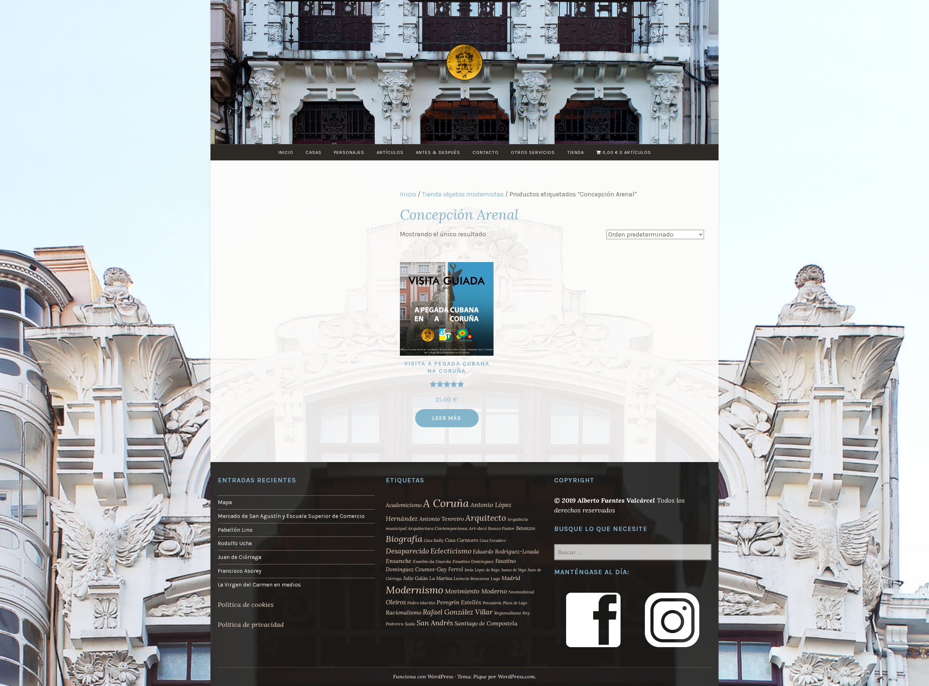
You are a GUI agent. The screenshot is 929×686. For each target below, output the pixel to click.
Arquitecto (485, 517)
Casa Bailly (433, 540)
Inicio (408, 194)
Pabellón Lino (235, 530)
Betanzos (525, 528)
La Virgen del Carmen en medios (259, 584)
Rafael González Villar (458, 612)
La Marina (440, 578)
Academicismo (404, 505)
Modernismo (414, 589)
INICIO (285, 152)
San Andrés (435, 622)
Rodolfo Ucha (235, 543)
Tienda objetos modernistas (463, 194)
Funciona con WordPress (423, 676)
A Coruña (446, 503)
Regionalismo (507, 613)
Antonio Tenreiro (441, 518)
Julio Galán (415, 578)
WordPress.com (516, 676)
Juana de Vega (513, 569)
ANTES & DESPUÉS (438, 152)
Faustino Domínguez (473, 561)
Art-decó (478, 528)
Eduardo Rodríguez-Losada (506, 551)
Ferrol (455, 569)
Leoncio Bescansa (471, 578)
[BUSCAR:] (632, 552)
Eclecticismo (450, 550)
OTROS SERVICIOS (533, 152)
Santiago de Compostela (485, 623)
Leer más (446, 418)
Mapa (225, 502)
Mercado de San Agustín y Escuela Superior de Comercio (291, 516)
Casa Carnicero (461, 540)
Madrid (511, 578)
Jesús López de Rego (482, 569)
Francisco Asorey (239, 571)
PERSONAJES (349, 152)
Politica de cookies (246, 604)
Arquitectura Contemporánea (437, 528)
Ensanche (399, 560)
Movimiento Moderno (476, 591)
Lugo (495, 578)
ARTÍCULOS (390, 152)
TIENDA (575, 152)
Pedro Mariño (421, 602)
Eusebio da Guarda (432, 561)
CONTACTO (485, 152)
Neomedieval (521, 592)
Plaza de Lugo (515, 602)
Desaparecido (407, 550)
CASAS (314, 152)
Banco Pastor (501, 528)
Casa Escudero (493, 540)
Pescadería (492, 602)
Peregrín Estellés (459, 602)
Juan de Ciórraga (239, 557)
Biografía (404, 538)
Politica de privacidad (251, 624)
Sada (410, 623)
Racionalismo (403, 612)
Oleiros (396, 602)
